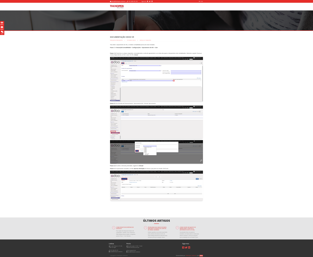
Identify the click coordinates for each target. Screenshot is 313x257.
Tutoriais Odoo (131, 40)
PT (200, 1)
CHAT (2, 34)
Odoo (201, 255)
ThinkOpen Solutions (191, 255)
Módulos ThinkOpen (145, 40)
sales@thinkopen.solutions (119, 1)
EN (202, 1)
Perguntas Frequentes (116, 40)
